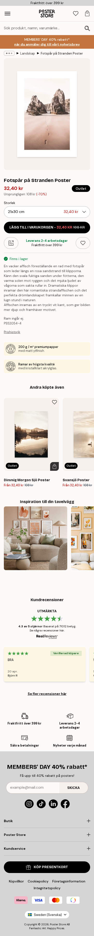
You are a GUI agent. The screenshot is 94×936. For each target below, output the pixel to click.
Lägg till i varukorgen (47, 227)
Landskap (27, 53)
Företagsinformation (68, 881)
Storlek (9, 203)
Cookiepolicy (38, 881)
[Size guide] (11, 243)
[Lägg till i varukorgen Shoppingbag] (54, 466)
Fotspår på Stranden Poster (62, 53)
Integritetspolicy (47, 888)
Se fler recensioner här (47, 694)
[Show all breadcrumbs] (9, 53)
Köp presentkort (51, 867)
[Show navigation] (7, 13)
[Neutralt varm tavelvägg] (35, 538)
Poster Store (58, 924)
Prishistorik (12, 332)
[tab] (75, 13)
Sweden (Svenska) (48, 915)
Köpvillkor (16, 881)
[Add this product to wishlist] (83, 243)
